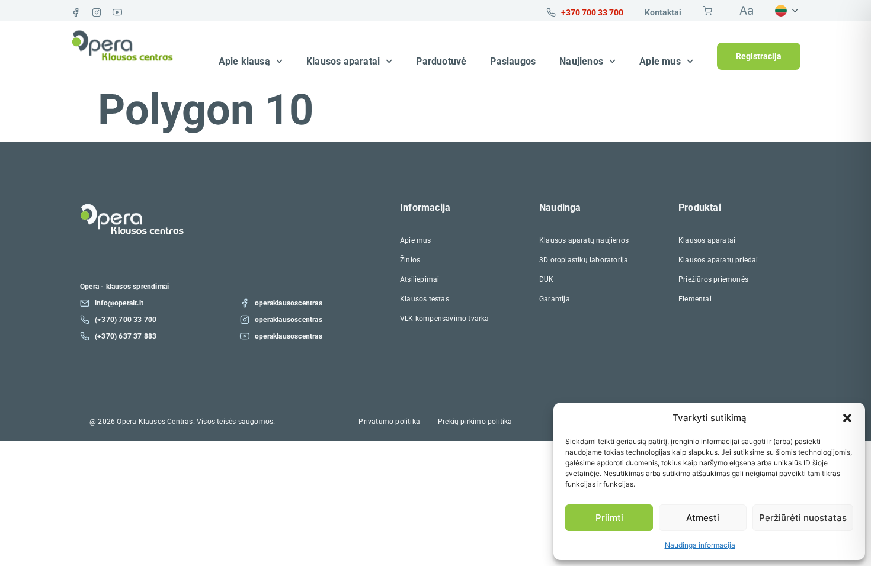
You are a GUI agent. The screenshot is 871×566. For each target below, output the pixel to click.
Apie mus (660, 61)
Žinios (410, 260)
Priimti (609, 517)
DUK (546, 279)
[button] (847, 418)
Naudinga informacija (700, 545)
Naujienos (581, 61)
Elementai (695, 299)
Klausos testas (424, 299)
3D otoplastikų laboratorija (583, 260)
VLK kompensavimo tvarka (444, 318)
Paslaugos (513, 61)
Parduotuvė (441, 61)
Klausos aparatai (343, 61)
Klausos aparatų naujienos (584, 240)
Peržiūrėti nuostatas (803, 517)
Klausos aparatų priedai (718, 260)
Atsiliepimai (419, 279)
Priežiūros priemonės (713, 279)
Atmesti (702, 517)
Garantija (554, 299)
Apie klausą (244, 61)
